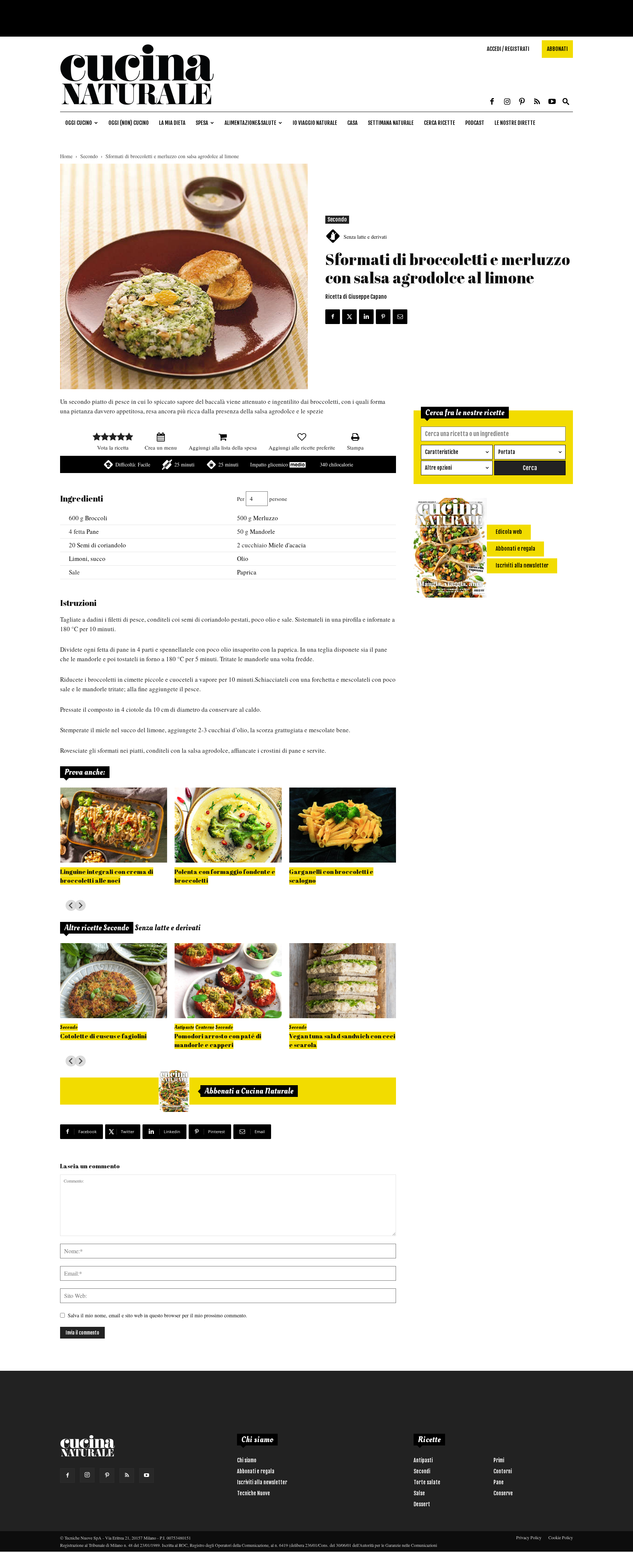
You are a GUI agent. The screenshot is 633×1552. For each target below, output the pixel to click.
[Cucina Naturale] (137, 107)
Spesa (202, 122)
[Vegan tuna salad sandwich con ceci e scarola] (342, 980)
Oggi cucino (78, 122)
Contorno (204, 1027)
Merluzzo (265, 518)
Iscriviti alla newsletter (262, 1482)
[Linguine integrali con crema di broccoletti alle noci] (113, 825)
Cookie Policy (560, 1537)
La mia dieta (172, 122)
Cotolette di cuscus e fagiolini (103, 1036)
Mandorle (262, 531)
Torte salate (427, 1482)
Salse (419, 1493)
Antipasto (184, 1027)
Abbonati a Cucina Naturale (249, 1091)
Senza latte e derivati (365, 236)
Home (66, 156)
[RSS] (537, 102)
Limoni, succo (87, 558)
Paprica (246, 572)
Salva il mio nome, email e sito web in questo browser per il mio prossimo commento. (157, 1315)
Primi (498, 1460)
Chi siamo (246, 1460)
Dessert (422, 1504)
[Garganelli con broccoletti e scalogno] (342, 825)
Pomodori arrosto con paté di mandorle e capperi (217, 1040)
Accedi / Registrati (508, 48)
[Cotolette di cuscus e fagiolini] (113, 980)
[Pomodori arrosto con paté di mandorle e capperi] (227, 980)
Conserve (503, 1493)
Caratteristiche (441, 452)
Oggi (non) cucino (128, 122)
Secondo (89, 156)
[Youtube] (552, 102)
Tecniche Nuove (253, 1493)
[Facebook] (492, 102)
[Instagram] (507, 102)
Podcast (474, 122)
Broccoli (96, 518)
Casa (352, 122)
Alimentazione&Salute (250, 122)
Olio (242, 558)
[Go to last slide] (71, 905)
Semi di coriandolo (101, 545)
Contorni (502, 1471)
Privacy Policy (528, 1537)
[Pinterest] (522, 102)
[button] (566, 101)
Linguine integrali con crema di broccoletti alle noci (106, 876)
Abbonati (557, 48)
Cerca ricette (439, 122)
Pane (92, 531)
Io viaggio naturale (315, 122)
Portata (506, 452)
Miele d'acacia (287, 545)
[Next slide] (80, 905)
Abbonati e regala (255, 1471)
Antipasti (423, 1460)
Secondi (422, 1471)
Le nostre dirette (515, 122)
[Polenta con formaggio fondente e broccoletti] (227, 825)
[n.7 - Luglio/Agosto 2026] (174, 1091)
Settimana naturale (391, 122)
